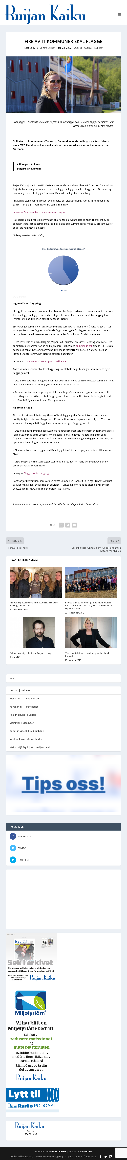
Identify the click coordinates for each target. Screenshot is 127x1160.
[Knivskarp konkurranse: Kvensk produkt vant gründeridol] (36, 582)
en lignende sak (84, 345)
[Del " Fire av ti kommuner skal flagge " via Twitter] (67, 525)
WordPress (86, 1151)
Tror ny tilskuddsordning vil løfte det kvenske (88, 654)
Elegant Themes (57, 1151)
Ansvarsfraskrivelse (85, 1156)
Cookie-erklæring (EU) (21, 1156)
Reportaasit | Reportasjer (25, 698)
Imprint (69, 1156)
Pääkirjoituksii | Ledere (23, 714)
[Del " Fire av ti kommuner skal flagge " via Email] (74, 525)
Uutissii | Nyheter (20, 690)
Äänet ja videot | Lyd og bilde (27, 731)
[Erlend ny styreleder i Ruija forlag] (36, 632)
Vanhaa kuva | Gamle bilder (26, 739)
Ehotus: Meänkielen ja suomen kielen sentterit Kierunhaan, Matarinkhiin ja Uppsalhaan (88, 605)
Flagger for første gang (36, 473)
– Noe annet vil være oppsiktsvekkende (45, 361)
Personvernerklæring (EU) (49, 1156)
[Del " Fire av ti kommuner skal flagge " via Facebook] (61, 525)
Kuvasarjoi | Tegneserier (24, 706)
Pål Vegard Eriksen (45, 47)
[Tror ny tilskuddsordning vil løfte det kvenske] (91, 632)
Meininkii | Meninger (22, 722)
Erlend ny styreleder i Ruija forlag (30, 653)
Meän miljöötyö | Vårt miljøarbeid (30, 747)
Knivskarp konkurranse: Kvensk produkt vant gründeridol (34, 604)
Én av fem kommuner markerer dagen (44, 212)
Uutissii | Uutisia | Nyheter (88, 47)
